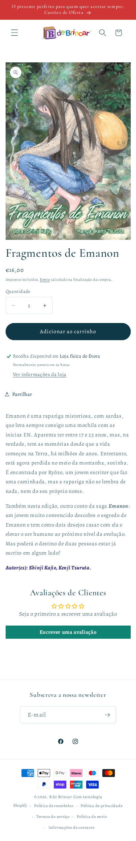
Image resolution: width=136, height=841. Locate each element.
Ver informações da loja (39, 374)
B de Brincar (60, 796)
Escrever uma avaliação (68, 632)
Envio (45, 279)
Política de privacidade (102, 805)
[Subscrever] (107, 715)
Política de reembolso (53, 805)
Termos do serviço (53, 816)
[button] (14, 33)
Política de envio (92, 816)
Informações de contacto (72, 827)
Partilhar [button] (22, 394)
